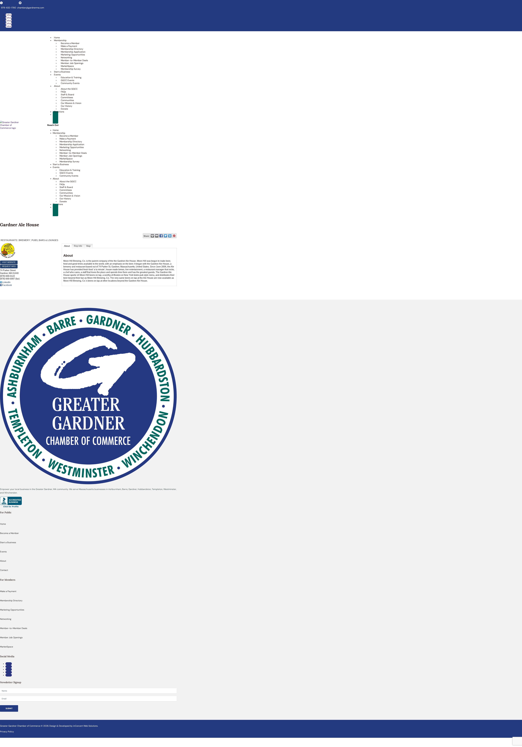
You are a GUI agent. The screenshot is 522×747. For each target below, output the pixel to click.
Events (3, 551)
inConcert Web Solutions (85, 725)
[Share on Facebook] (161, 235)
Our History (66, 106)
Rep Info (78, 246)
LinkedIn (6, 282)
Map (88, 246)
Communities (67, 100)
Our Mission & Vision (71, 103)
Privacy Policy (7, 731)
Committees (67, 97)
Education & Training (71, 77)
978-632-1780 (8, 7)
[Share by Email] (156, 235)
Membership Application (73, 51)
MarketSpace (67, 66)
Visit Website (8, 262)
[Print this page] (152, 235)
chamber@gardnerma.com (30, 7)
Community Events (70, 83)
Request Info (8, 266)
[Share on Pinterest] (174, 235)
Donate (64, 108)
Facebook (7, 285)
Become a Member (70, 43)
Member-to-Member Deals (74, 60)
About (67, 246)
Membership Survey (71, 68)
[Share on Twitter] (165, 235)
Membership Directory (72, 49)
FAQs (63, 91)
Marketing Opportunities (73, 54)
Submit (9, 708)
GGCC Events (67, 80)
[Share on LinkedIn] (169, 235)
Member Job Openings (72, 63)
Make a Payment (69, 46)
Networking (66, 57)
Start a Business (8, 542)
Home (3, 524)
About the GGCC (69, 88)
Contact (4, 570)
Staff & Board (67, 94)
